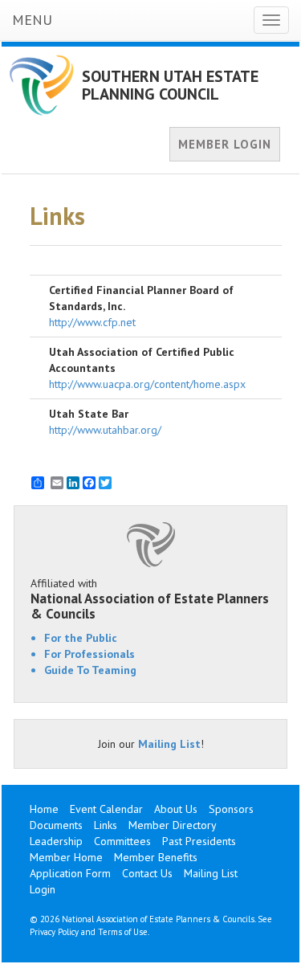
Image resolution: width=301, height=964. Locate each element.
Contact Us (147, 873)
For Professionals (89, 654)
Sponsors (231, 809)
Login (42, 889)
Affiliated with (150, 598)
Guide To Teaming (90, 670)
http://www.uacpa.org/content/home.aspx (147, 384)
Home (44, 809)
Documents (56, 825)
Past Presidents (199, 841)
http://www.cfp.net (92, 322)
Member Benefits (155, 857)
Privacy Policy (54, 931)
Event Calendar (106, 809)
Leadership (56, 841)
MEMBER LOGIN (224, 144)
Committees (122, 841)
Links (105, 825)
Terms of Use (123, 931)
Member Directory (172, 825)
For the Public (80, 638)
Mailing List (169, 744)
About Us (175, 809)
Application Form (70, 873)
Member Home (66, 857)
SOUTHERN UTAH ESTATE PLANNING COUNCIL (170, 85)
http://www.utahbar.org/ (105, 430)
